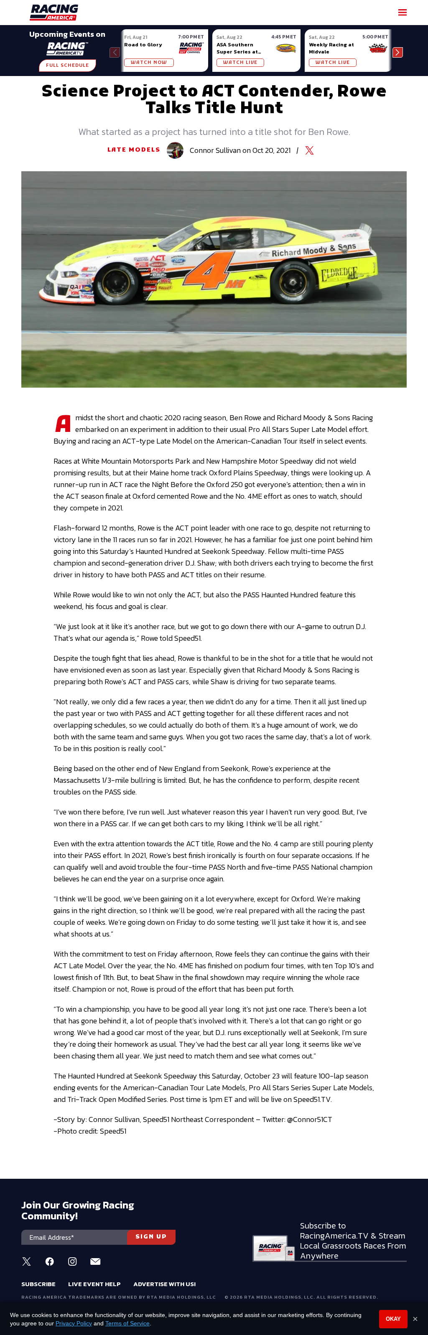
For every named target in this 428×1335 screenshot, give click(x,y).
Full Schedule (67, 66)
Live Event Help (94, 1284)
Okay (393, 1319)
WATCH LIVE (240, 63)
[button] (397, 52)
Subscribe (38, 1284)
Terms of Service (127, 1323)
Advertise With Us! (164, 1284)
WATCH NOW (149, 63)
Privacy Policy (74, 1323)
